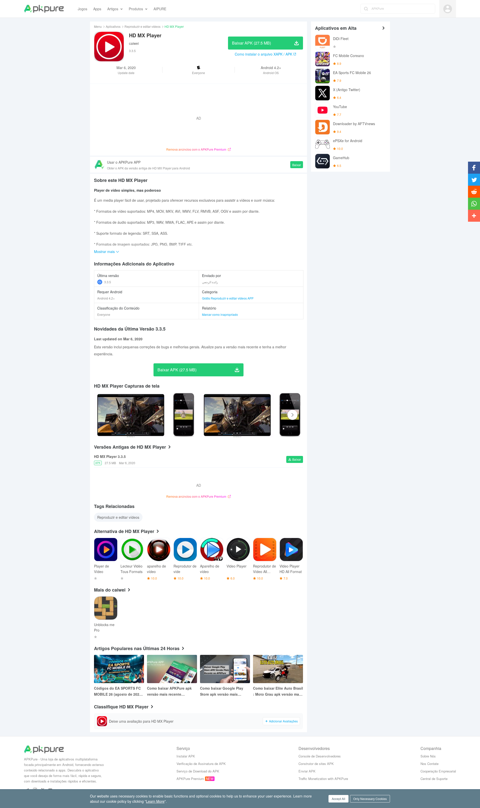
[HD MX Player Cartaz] (131, 414)
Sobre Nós (428, 756)
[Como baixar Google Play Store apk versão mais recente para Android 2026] (225, 669)
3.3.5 (107, 282)
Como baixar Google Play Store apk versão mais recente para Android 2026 (222, 691)
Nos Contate (429, 763)
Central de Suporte (434, 778)
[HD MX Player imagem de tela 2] (237, 414)
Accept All (338, 798)
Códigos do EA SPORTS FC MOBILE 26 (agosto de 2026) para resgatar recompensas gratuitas (118, 691)
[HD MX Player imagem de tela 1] (183, 414)
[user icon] (447, 9)
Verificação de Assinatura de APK (201, 763)
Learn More (155, 801)
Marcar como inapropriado (220, 314)
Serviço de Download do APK (197, 771)
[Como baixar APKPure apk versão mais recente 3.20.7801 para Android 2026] (172, 669)
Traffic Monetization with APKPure (323, 778)
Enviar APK (307, 771)
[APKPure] (44, 9)
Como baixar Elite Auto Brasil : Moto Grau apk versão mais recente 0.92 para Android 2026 (278, 691)
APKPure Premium (190, 778)
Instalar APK (185, 756)
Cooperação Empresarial (438, 771)
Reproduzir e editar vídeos (142, 26)
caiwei (134, 43)
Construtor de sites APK (316, 763)
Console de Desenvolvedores (319, 756)
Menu (98, 26)
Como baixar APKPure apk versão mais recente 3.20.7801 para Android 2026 (171, 691)
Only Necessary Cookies (370, 798)
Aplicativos (113, 26)
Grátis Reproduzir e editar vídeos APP (228, 298)
